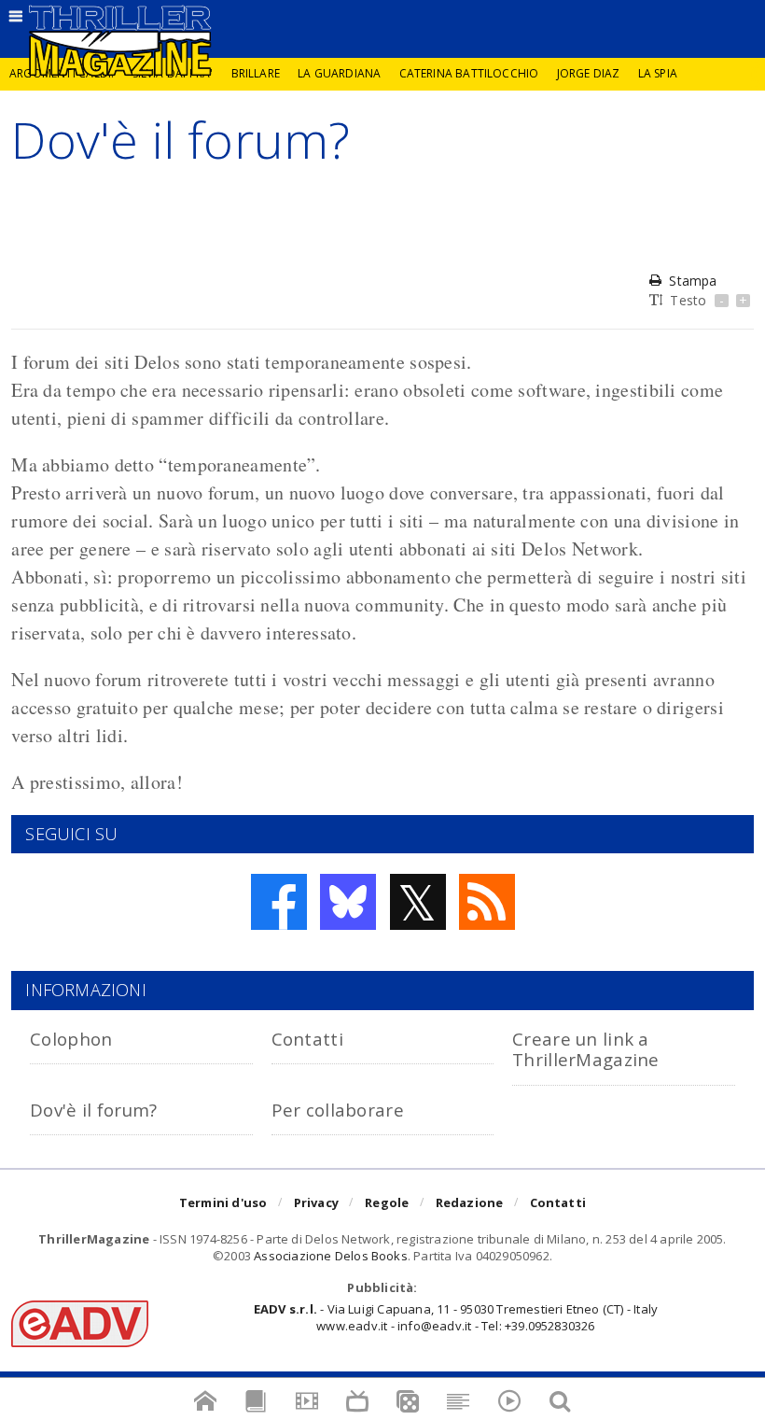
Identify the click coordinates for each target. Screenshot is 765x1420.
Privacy (316, 1202)
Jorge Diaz (588, 73)
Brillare (255, 73)
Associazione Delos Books (331, 1255)
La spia (657, 73)
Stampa (692, 280)
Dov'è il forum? (93, 1109)
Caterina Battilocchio (469, 73)
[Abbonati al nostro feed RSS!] (487, 902)
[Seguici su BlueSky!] (348, 902)
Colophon (71, 1038)
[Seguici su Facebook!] (279, 902)
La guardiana (339, 73)
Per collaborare (337, 1109)
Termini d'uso (223, 1202)
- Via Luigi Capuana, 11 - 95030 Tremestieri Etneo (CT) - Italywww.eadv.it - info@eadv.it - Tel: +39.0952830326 (456, 1317)
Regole (387, 1202)
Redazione (470, 1202)
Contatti (307, 1038)
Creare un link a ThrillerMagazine (585, 1049)
